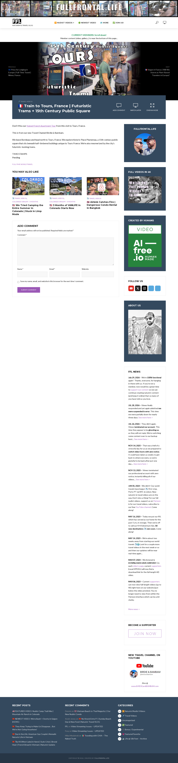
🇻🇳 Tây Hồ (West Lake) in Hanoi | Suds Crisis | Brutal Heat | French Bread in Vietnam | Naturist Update (34, 743)
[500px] (151, 288)
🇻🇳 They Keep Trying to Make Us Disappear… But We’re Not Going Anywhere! (33, 728)
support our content (140, 390)
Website (85, 269)
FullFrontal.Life (102, 758)
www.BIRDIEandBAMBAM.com (145, 686)
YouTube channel (143, 507)
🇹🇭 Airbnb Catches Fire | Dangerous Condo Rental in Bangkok (102, 205)
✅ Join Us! (118, 23)
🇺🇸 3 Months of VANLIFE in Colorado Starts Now (65, 207)
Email (52, 269)
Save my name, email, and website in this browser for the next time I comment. (52, 281)
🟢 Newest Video (87, 23)
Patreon (156, 501)
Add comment (119, 110)
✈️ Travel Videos (25, 101)
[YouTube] (131, 288)
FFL (66, 726)
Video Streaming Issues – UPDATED (87, 726)
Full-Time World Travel (22, 164)
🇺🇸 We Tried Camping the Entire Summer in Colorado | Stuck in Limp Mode (27, 210)
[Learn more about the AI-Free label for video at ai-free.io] (145, 245)
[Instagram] (144, 288)
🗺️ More (104, 23)
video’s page (138, 566)
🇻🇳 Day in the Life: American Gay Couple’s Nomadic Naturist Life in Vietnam (34, 735)
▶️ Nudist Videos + (64, 23)
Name (20, 269)
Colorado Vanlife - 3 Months (25, 202)
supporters (156, 566)
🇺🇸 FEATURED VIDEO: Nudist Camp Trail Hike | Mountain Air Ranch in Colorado (32, 712)
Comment (22, 235)
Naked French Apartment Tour (41, 125)
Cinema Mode (152, 110)
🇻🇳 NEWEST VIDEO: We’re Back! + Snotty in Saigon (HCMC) (34, 720)
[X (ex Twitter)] (138, 288)
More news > (134, 609)
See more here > (146, 417)
